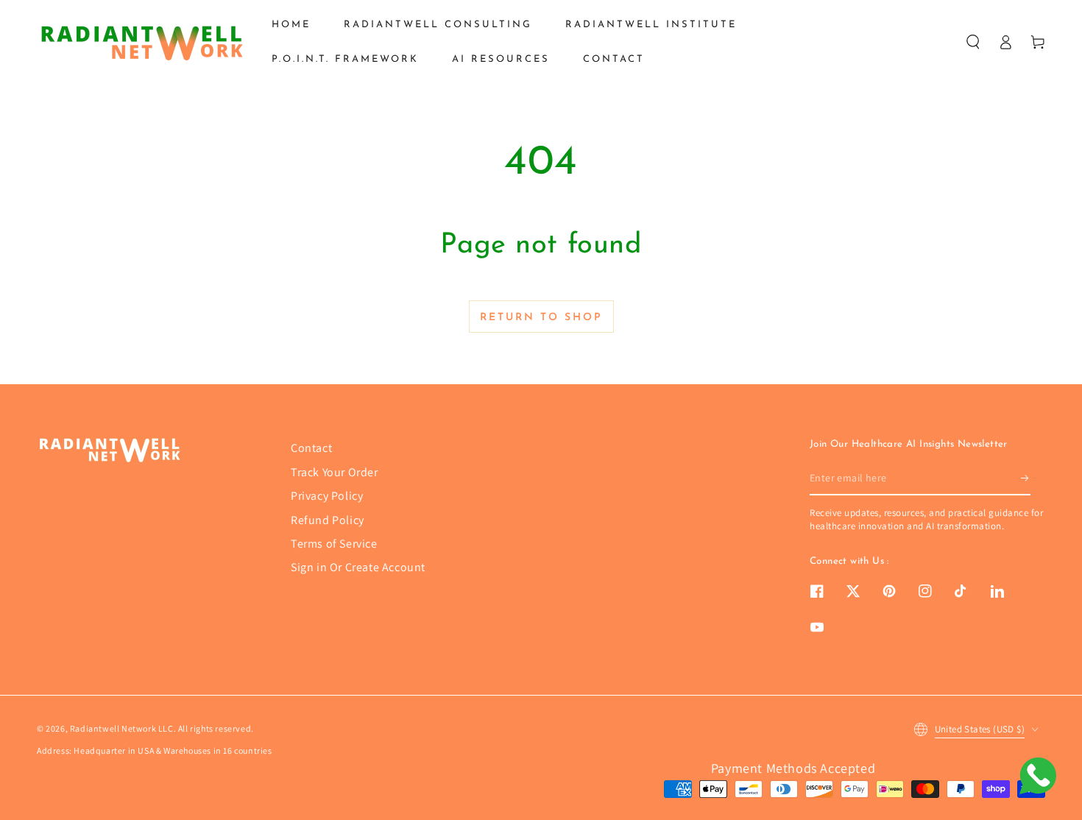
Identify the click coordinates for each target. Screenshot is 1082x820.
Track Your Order (334, 472)
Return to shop (541, 317)
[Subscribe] (1025, 478)
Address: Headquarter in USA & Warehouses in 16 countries (154, 750)
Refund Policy (327, 520)
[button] (973, 42)
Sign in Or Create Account (358, 567)
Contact (311, 448)
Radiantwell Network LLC (122, 728)
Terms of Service (334, 543)
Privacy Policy (327, 495)
